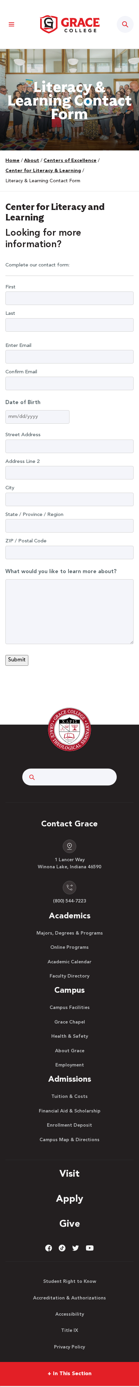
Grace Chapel (69, 1022)
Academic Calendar (69, 962)
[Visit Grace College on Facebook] (48, 1248)
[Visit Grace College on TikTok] (62, 1248)
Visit (69, 1174)
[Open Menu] (11, 24)
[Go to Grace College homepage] (69, 729)
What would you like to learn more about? (60, 571)
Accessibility (69, 1314)
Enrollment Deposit (69, 1125)
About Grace (69, 1051)
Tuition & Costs (69, 1096)
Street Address (22, 435)
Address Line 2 (22, 461)
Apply (69, 1199)
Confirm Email (21, 372)
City (10, 488)
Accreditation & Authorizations (69, 1298)
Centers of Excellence (70, 160)
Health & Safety (69, 1036)
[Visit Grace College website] (69, 24)
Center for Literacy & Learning (43, 170)
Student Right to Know (69, 1281)
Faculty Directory (69, 976)
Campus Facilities (70, 1007)
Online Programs (69, 947)
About (31, 160)
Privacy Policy (69, 1347)
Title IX (69, 1330)
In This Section (69, 1374)
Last (10, 313)
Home (12, 160)
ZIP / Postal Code (26, 541)
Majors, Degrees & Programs (69, 933)
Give (69, 1224)
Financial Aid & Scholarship (70, 1111)
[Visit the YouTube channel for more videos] (90, 1248)
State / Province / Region (34, 514)
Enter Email (18, 345)
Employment (69, 1065)
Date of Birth (22, 402)
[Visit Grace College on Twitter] (75, 1248)
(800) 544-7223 (69, 901)
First (10, 287)
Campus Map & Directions (69, 1139)
